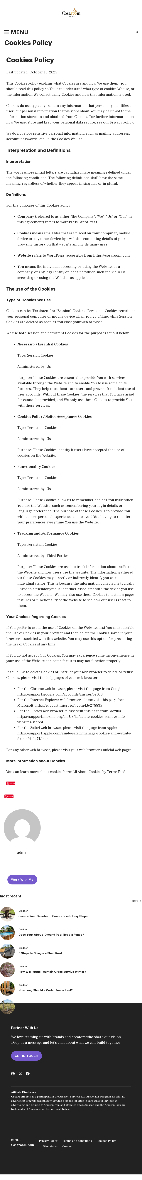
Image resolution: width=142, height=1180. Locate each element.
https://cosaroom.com (111, 255)
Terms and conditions (77, 1141)
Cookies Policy (106, 1141)
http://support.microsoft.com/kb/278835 (68, 705)
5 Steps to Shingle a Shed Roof (40, 953)
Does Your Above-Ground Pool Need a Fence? (51, 934)
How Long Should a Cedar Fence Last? (45, 990)
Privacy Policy (48, 1141)
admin (22, 852)
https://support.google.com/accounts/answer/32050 (60, 694)
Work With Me (22, 879)
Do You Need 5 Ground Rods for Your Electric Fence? (55, 1009)
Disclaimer (50, 1146)
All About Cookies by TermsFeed (98, 771)
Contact (67, 1146)
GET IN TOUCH (26, 1056)
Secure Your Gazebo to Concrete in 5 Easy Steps (53, 916)
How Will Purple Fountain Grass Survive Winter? (52, 971)
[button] (137, 32)
